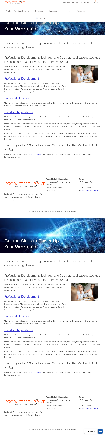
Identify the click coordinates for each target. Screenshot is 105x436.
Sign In (88, 2)
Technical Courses (16, 98)
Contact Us (78, 2)
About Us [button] (67, 11)
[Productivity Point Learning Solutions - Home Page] (24, 185)
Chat (68, 2)
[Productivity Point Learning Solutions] (14, 6)
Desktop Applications (18, 112)
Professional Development (21, 79)
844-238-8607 (36, 154)
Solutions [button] (39, 11)
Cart (97, 1)
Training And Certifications (18, 11)
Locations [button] (53, 11)
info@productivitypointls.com (90, 191)
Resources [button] (81, 11)
